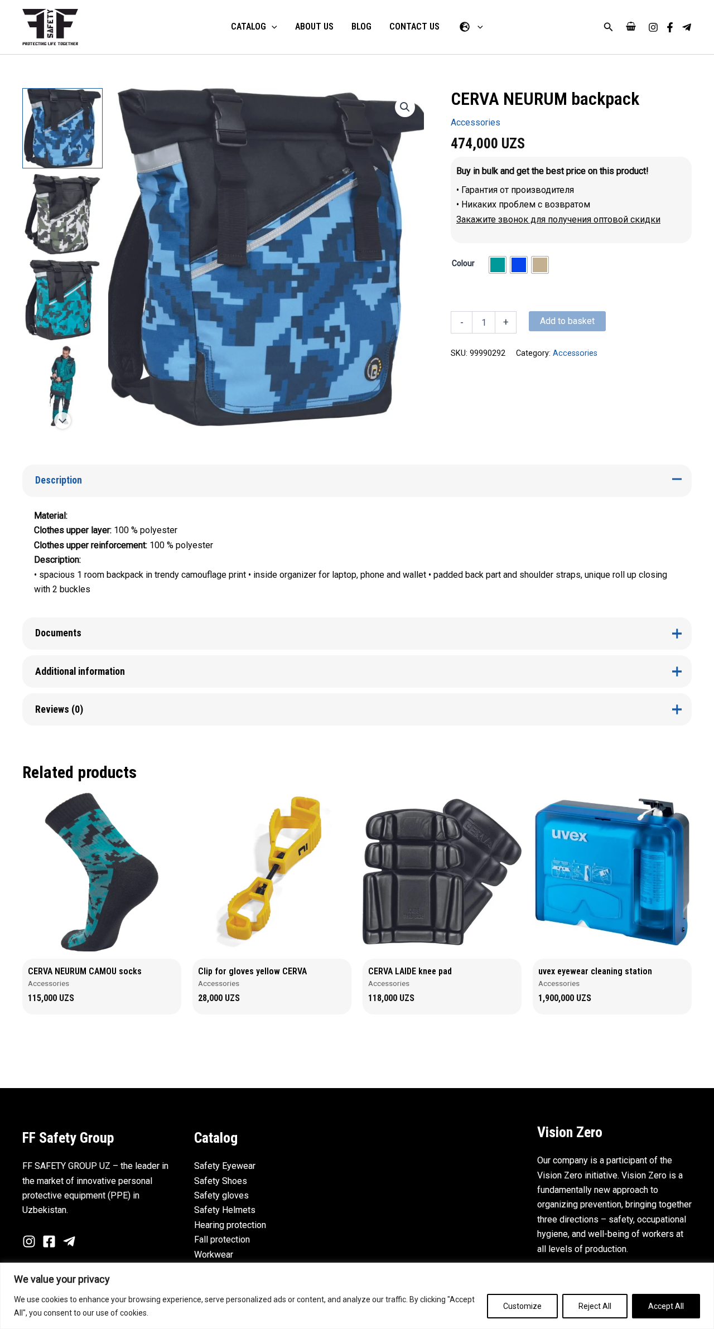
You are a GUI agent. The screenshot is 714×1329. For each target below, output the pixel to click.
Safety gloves (221, 1195)
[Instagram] (653, 27)
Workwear (213, 1254)
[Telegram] (687, 27)
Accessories (475, 122)
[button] (609, 27)
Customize (522, 1306)
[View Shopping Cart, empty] (631, 27)
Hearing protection (230, 1225)
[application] (271, 26)
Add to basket (567, 321)
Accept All (666, 1306)
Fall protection (222, 1239)
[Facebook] (670, 27)
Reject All (594, 1306)
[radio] (497, 265)
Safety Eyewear (224, 1166)
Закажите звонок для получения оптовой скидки (558, 219)
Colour (463, 263)
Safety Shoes (220, 1181)
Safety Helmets (224, 1210)
